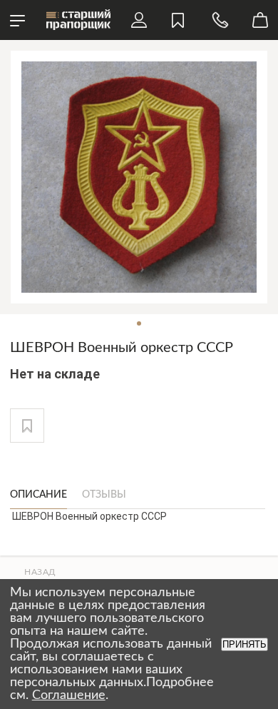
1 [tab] (139, 323)
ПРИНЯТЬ (244, 644)
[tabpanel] (139, 177)
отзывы (104, 495)
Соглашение (68, 695)
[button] (27, 425)
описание (38, 495)
